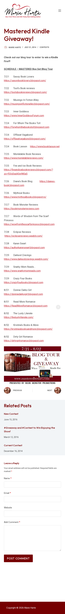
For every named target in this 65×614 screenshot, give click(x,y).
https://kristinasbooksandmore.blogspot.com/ (28, 329)
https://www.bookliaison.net (45, 146)
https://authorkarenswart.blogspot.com (24, 247)
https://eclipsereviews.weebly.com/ (24, 235)
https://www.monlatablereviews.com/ (24, 158)
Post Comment (18, 558)
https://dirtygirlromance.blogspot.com (24, 340)
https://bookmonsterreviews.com (21, 208)
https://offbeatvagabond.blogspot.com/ (25, 138)
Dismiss (58, 307)
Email (7, 493)
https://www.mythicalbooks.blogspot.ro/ (25, 197)
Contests (44, 47)
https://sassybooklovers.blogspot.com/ (25, 80)
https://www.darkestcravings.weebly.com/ (26, 259)
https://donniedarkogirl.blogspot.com (23, 294)
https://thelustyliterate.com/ (19, 317)
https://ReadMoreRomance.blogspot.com (25, 305)
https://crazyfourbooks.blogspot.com (23, 282)
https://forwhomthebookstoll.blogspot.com (26, 127)
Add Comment (12, 522)
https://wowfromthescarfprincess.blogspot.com (29, 224)
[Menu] (59, 10)
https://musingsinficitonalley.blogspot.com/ (27, 103)
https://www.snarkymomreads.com (22, 270)
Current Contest (13, 445)
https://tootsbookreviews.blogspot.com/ (25, 92)
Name (7, 478)
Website (8, 507)
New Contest (11, 413)
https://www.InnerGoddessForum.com (24, 115)
